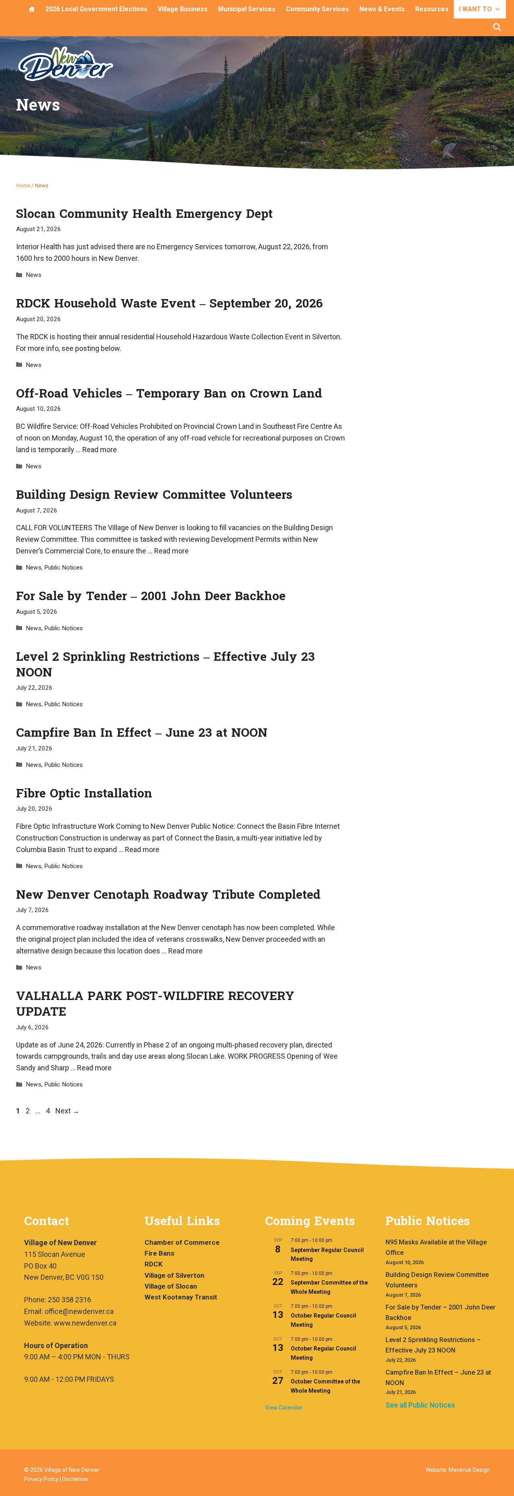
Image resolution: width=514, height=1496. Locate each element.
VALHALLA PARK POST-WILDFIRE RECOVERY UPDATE (155, 1004)
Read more (99, 449)
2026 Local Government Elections (96, 9)
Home (23, 185)
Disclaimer (75, 1479)
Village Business (183, 9)
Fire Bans (159, 1253)
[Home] (31, 9)
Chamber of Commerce (182, 1242)
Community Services (317, 9)
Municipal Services (246, 9)
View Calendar (284, 1407)
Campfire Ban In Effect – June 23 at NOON (141, 733)
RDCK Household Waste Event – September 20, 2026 (169, 304)
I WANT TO (475, 9)
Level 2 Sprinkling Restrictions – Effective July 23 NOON (165, 665)
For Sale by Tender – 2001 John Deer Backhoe (151, 596)
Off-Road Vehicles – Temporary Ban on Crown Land (169, 394)
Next (67, 1111)
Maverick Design (469, 1470)
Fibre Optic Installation (84, 794)
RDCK (154, 1264)
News (33, 275)
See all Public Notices (420, 1405)
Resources (432, 9)
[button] (497, 27)
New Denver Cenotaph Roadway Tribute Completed (168, 895)
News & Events (382, 9)
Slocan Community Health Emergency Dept (144, 214)
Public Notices (63, 567)
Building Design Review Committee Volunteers (154, 495)
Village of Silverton (174, 1275)
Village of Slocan (171, 1286)
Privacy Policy (41, 1479)
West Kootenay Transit (181, 1297)
